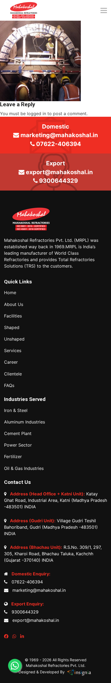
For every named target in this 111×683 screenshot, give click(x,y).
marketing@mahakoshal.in (38, 590)
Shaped (11, 327)
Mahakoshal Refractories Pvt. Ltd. (55, 665)
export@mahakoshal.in (34, 620)
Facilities (13, 316)
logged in (36, 113)
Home (10, 292)
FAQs (9, 385)
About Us (13, 304)
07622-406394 (26, 582)
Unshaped (14, 339)
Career (11, 362)
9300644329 (24, 612)
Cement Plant (18, 433)
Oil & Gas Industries (24, 468)
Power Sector (18, 445)
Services (12, 350)
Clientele (13, 374)
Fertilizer (13, 456)
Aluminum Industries (24, 422)
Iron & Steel (15, 410)
